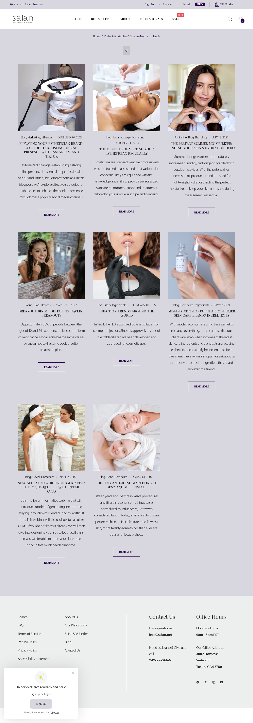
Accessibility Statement (34, 658)
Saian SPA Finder (76, 633)
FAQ (21, 624)
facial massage (122, 137)
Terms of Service (29, 633)
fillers (107, 305)
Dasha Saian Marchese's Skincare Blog (124, 36)
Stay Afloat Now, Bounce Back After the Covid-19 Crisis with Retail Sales (51, 487)
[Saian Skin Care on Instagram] (213, 681)
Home (96, 36)
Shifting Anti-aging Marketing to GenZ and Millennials (127, 485)
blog (23, 137)
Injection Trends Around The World (126, 313)
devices (46, 305)
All (126, 50)
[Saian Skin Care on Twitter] (205, 681)
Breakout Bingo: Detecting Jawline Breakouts (51, 313)
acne (29, 305)
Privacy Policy (27, 650)
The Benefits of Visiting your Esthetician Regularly (126, 151)
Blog (68, 641)
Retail (186, 4)
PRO (200, 4)
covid (36, 476)
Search (22, 616)
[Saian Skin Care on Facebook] (197, 681)
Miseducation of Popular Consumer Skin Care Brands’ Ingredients (201, 313)
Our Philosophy (76, 624)
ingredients (119, 305)
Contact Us (72, 650)
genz (110, 476)
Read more (51, 214)
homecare (187, 305)
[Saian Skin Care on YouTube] (221, 681)
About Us (71, 616)
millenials (47, 137)
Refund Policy (27, 641)
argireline (181, 137)
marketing (34, 137)
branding (201, 137)
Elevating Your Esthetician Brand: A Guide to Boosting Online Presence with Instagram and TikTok (51, 150)
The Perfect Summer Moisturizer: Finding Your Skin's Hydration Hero (202, 146)
